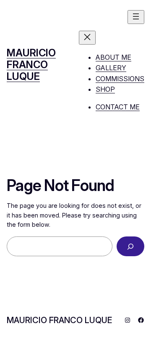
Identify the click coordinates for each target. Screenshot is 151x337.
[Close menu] (87, 38)
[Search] (130, 246)
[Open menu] (136, 17)
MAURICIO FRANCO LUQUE (31, 64)
